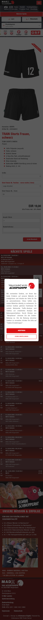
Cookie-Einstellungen (21, 336)
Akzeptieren (21, 330)
